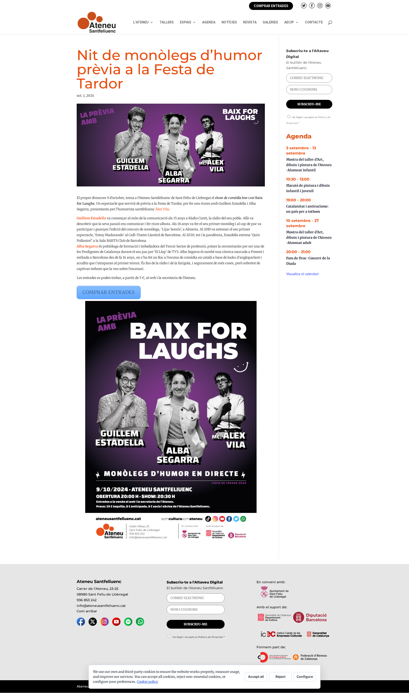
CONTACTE (314, 22)
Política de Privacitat (210, 637)
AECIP (289, 22)
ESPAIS (185, 22)
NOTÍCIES (229, 22)
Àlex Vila (162, 209)
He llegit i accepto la (199, 637)
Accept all (256, 677)
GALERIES (270, 22)
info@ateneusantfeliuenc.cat (101, 606)
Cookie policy (147, 682)
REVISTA (250, 22)
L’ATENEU (141, 22)
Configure (305, 677)
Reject (280, 677)
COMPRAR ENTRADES (271, 6)
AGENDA (208, 22)
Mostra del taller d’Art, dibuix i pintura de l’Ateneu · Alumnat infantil (309, 164)
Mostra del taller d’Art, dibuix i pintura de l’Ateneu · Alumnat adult (309, 237)
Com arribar (87, 611)
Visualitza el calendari (302, 273)
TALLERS (167, 22)
